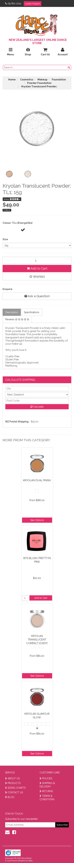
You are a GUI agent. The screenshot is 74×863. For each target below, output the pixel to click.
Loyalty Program (32, 3)
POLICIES (47, 778)
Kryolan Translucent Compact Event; (37, 639)
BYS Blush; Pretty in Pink (37, 560)
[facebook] (14, 832)
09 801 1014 (14, 3)
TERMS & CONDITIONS (47, 798)
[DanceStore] (37, 24)
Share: (7, 199)
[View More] (37, 728)
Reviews (10, 319)
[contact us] (7, 832)
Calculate (38, 406)
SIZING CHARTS (16, 787)
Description (11, 312)
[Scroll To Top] (62, 852)
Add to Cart (38, 268)
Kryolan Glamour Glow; (37, 715)
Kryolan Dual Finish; (37, 480)
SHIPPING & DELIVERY (47, 785)
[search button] (69, 67)
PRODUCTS (14, 783)
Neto (30, 861)
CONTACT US (15, 792)
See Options (37, 520)
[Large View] (9, 174)
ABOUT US (14, 778)
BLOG (11, 797)
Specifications (31, 312)
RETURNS (47, 791)
